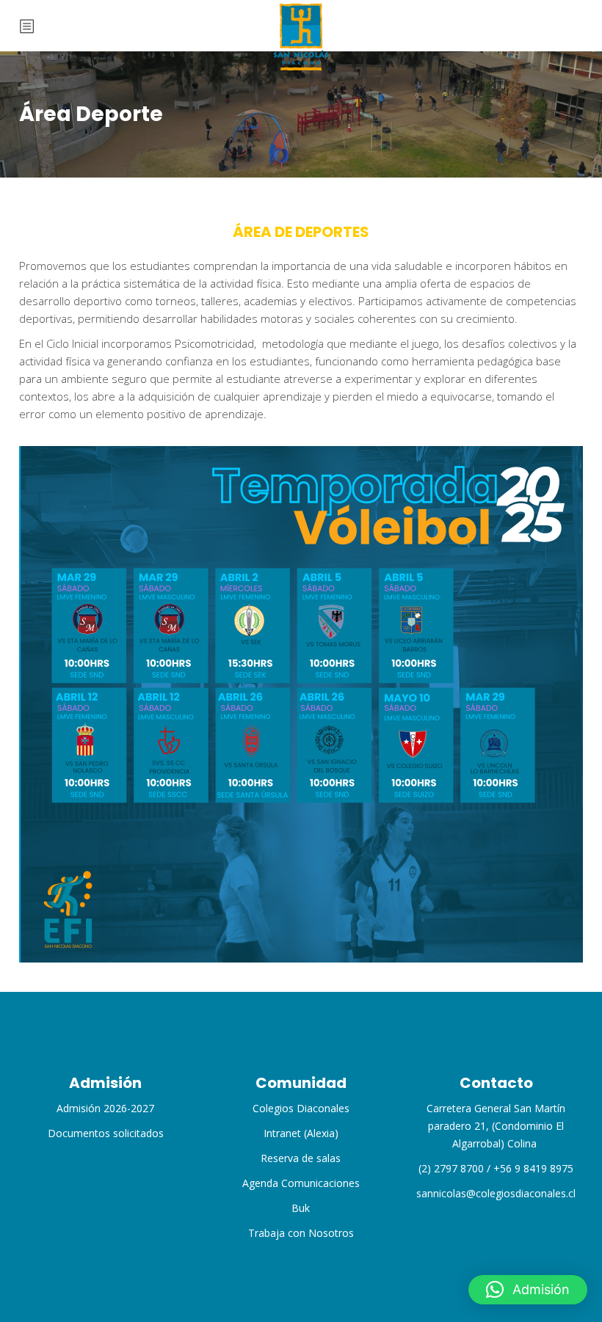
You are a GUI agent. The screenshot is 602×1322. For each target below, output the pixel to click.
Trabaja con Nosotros (301, 1233)
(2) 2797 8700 (451, 1168)
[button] (527, 1289)
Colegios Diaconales (301, 1108)
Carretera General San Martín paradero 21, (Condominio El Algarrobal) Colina (496, 1125)
